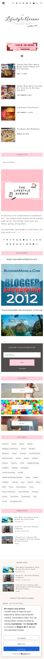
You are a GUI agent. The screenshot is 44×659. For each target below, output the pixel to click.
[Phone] (37, 3)
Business (5, 453)
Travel (4, 501)
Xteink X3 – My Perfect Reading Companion (26, 527)
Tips (35, 496)
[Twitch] (23, 3)
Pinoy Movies (21, 487)
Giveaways (25, 468)
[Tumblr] (23, 244)
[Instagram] (20, 3)
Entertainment (7, 458)
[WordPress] (27, 244)
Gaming (14, 468)
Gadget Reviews (33, 463)
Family (26, 458)
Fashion (35, 458)
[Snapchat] (7, 244)
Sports (4, 496)
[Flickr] (23, 239)
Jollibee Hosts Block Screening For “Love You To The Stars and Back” (29, 88)
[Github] (30, 244)
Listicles (15, 482)
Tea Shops (14, 496)
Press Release (24, 492)
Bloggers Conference (10, 449)
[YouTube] (27, 3)
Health (20, 472)
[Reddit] (33, 239)
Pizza (31, 487)
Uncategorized (15, 501)
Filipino (5, 463)
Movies (30, 482)
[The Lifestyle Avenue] (22, 20)
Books (23, 449)
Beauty (29, 444)
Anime (14, 444)
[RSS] (36, 239)
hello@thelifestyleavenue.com (27, 232)
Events (18, 458)
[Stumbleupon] (17, 244)
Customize (21, 638)
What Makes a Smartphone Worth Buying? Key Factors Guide (26, 518)
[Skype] (40, 239)
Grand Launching (8, 472)
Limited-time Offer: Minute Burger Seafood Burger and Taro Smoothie (28, 66)
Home (28, 477)
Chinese (23, 453)
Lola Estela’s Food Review (27, 107)
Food (22, 463)
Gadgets (5, 468)
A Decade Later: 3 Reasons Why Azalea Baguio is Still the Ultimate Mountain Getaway (27, 539)
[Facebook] (13, 3)
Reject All (21, 644)
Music (38, 482)
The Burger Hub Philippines (28, 129)
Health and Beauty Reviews (12, 477)
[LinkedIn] (27, 239)
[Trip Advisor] (20, 244)
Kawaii (35, 477)
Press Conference (8, 492)
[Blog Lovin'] (20, 240)
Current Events (34, 453)
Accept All (21, 650)
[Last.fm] (36, 244)
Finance (14, 463)
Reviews (35, 492)
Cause (14, 453)
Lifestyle (5, 482)
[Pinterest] (30, 3)
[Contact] (33, 3)
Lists (22, 482)
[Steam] (13, 244)
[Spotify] (10, 244)
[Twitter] (16, 3)
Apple (22, 444)
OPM (4, 487)
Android (5, 444)
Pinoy (11, 487)
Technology (25, 496)
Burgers (32, 449)
